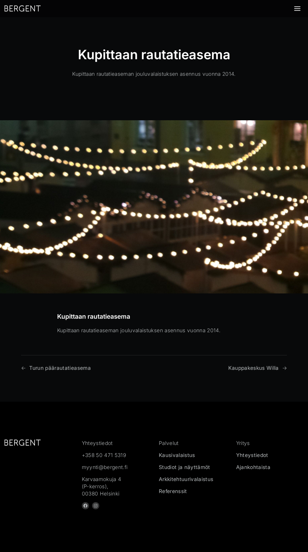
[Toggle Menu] (297, 8)
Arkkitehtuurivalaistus (186, 479)
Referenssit (173, 491)
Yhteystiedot (252, 455)
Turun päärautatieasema (60, 368)
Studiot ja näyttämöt (184, 467)
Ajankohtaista (253, 467)
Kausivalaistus (177, 455)
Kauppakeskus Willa (253, 368)
